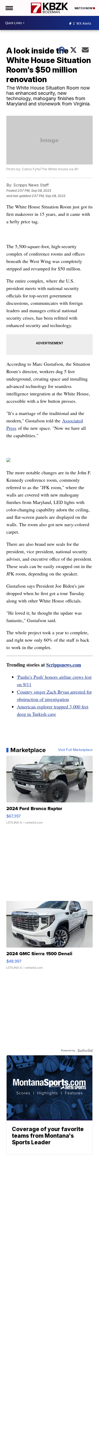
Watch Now (83, 8)
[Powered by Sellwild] (85, 1050)
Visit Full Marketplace (75, 750)
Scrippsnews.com (63, 664)
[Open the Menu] (9, 8)
